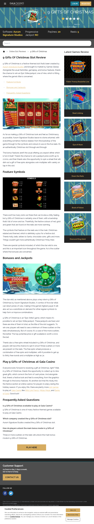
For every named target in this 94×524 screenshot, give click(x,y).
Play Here (31, 447)
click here (56, 505)
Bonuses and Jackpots (16, 87)
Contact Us (12, 477)
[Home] (4, 51)
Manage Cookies (73, 519)
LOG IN (75, 4)
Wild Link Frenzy (32, 390)
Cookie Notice (15, 516)
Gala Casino (16, 390)
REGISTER (86, 4)
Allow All (73, 510)
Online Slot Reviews (17, 51)
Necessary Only (73, 515)
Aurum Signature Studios (13, 67)
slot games (54, 387)
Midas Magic (45, 390)
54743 (15, 503)
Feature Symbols (13, 82)
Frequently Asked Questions (18, 93)
